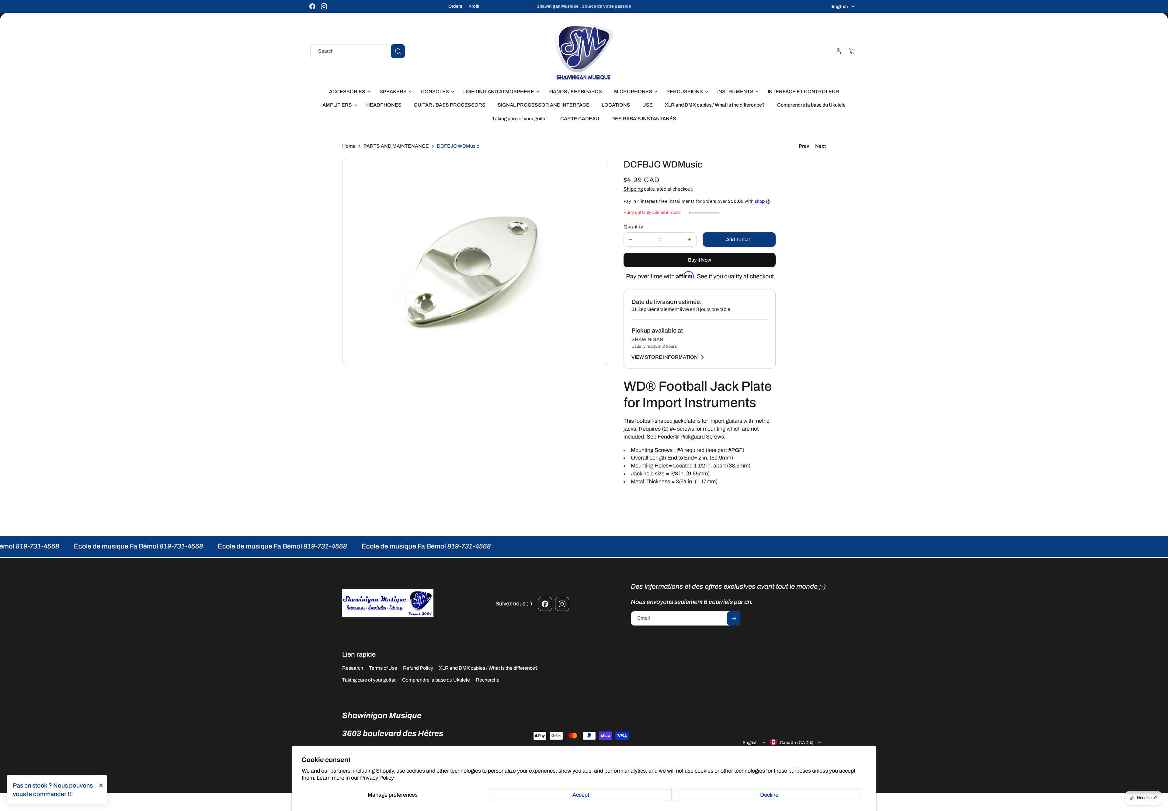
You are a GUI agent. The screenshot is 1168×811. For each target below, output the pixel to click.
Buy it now (699, 260)
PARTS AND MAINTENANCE (396, 146)
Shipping (633, 189)
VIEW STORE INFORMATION (664, 357)
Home (349, 146)
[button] (348, 92)
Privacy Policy (377, 778)
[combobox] (358, 51)
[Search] (398, 51)
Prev (804, 146)
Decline (769, 795)
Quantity (633, 226)
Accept (580, 795)
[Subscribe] (733, 618)
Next (820, 146)
